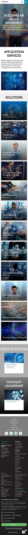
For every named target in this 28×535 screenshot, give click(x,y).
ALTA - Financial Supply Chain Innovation (20, 454)
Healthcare (17, 459)
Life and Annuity (18, 444)
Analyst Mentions (18, 485)
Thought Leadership (18, 478)
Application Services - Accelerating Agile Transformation (11, 366)
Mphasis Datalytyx (18, 493)
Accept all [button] (14, 524)
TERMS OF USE (14, 427)
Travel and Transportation (20, 458)
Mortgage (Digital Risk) (5, 452)
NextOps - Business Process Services (6, 477)
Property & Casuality (19, 446)
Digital (2, 487)
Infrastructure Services (5, 494)
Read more (15, 509)
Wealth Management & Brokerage (5, 456)
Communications (18, 467)
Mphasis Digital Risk (19, 494)
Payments (17, 452)
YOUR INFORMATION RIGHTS (14, 429)
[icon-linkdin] (11, 434)
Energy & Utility (18, 468)
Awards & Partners (18, 483)
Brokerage (17, 449)
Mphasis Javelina (18, 496)
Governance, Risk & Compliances (4, 493)
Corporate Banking (4, 449)
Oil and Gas (17, 462)
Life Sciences (17, 461)
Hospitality (17, 456)
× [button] (26, 498)
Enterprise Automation (5, 489)
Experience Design (4, 490)
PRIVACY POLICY (14, 420)
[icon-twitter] (6, 434)
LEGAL (14, 418)
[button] (14, 532)
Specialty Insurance (18, 447)
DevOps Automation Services (6, 484)
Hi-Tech (16, 465)
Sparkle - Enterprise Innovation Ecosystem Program (21, 475)
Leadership (17, 482)
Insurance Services (18, 443)
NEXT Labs (17, 477)
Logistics (16, 469)
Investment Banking (4, 451)
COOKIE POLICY (14, 423)
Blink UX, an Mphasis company (20, 491)
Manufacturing (17, 471)
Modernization (3, 496)
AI (1, 486)
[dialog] (14, 516)
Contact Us (17, 486)
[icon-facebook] (20, 434)
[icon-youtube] (15, 434)
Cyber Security (3, 480)
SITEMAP (14, 425)
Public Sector (17, 463)
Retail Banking (3, 454)
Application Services (5, 474)
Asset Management (4, 448)
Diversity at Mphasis (19, 488)
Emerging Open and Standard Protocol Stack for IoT (13, 401)
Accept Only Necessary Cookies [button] (14, 528)
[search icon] (22, 2)
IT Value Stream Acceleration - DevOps (6, 482)
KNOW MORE (6, 117)
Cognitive (2, 478)
